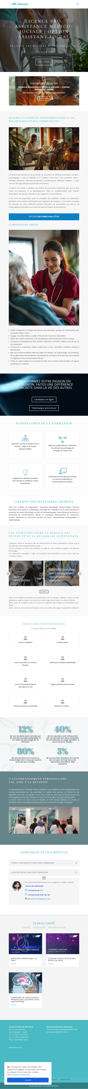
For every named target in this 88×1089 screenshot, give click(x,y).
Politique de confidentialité (20, 1075)
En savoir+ (44, 591)
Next (80, 574)
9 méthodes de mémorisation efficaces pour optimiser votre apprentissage (25, 999)
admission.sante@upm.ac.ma (38, 899)
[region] (28, 1073)
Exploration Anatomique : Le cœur (24, 959)
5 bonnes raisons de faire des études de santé (61, 959)
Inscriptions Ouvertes (44, 83)
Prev (8, 574)
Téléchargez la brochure (44, 408)
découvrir (44, 62)
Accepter (28, 1080)
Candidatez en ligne (44, 399)
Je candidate (44, 98)
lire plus (13, 964)
